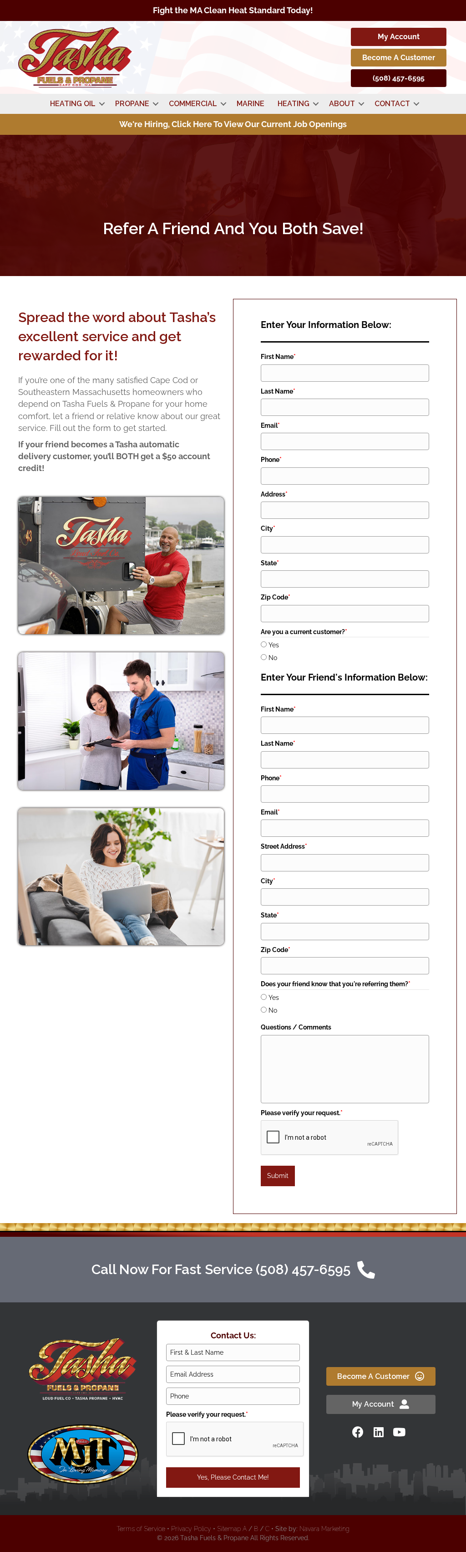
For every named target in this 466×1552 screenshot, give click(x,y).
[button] (102, 104)
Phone (271, 459)
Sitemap (229, 1528)
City (268, 528)
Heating (293, 103)
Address (274, 494)
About (342, 103)
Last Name (278, 391)
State (270, 563)
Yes (273, 645)
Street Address (284, 846)
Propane (132, 103)
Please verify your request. (302, 1113)
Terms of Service (140, 1528)
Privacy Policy (191, 1528)
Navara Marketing (324, 1528)
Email (270, 425)
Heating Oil (73, 103)
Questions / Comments (296, 1027)
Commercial (193, 103)
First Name (278, 356)
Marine (250, 103)
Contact (392, 103)
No (272, 657)
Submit (278, 1175)
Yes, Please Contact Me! (233, 1477)
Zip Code (275, 597)
